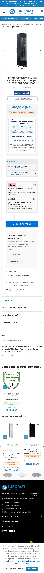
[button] (5, 387)
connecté (19, 356)
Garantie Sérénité (11, 400)
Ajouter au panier (22, 224)
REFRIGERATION (15, 24)
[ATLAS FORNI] (22, 475)
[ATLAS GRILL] (36, 475)
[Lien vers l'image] (14, 487)
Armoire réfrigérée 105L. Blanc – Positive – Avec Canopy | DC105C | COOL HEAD (11, 457)
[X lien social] (17, 289)
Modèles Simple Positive (12, 27)
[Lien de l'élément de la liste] (22, 504)
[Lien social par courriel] (20, 289)
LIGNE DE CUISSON (10, 18)
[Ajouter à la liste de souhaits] (17, 375)
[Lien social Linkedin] (23, 289)
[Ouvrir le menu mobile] (4, 12)
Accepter (32, 569)
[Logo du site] (22, 12)
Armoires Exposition (31, 24)
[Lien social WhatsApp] (26, 289)
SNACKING (26, 18)
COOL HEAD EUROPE (20, 286)
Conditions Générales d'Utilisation (17, 561)
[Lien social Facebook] (15, 289)
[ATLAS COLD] (7, 475)
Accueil (4, 24)
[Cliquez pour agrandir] (5, 66)
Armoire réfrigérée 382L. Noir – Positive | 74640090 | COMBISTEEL (32, 451)
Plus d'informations (14, 569)
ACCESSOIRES (11, 407)
